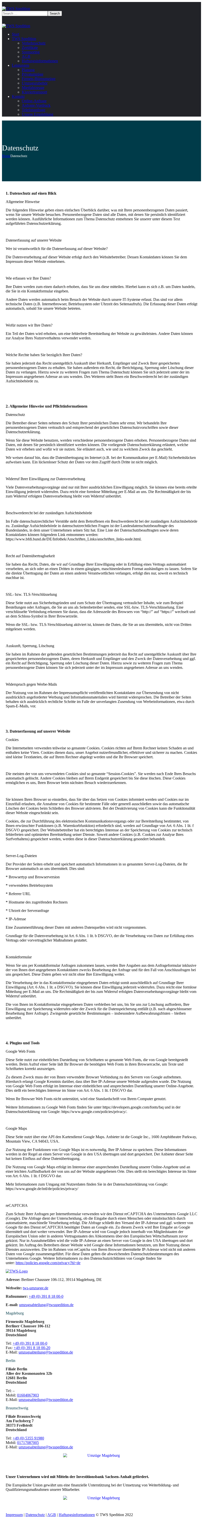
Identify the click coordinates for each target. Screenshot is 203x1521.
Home (6, 156)
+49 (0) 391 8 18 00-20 (32, 1348)
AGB (51, 1515)
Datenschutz (35, 1515)
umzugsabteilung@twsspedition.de (46, 1352)
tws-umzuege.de (35, 1288)
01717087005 (28, 1442)
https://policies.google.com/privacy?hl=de (48, 1263)
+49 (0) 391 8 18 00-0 (30, 1343)
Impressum (14, 1515)
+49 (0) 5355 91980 (28, 1438)
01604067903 (28, 1395)
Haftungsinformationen (77, 1515)
